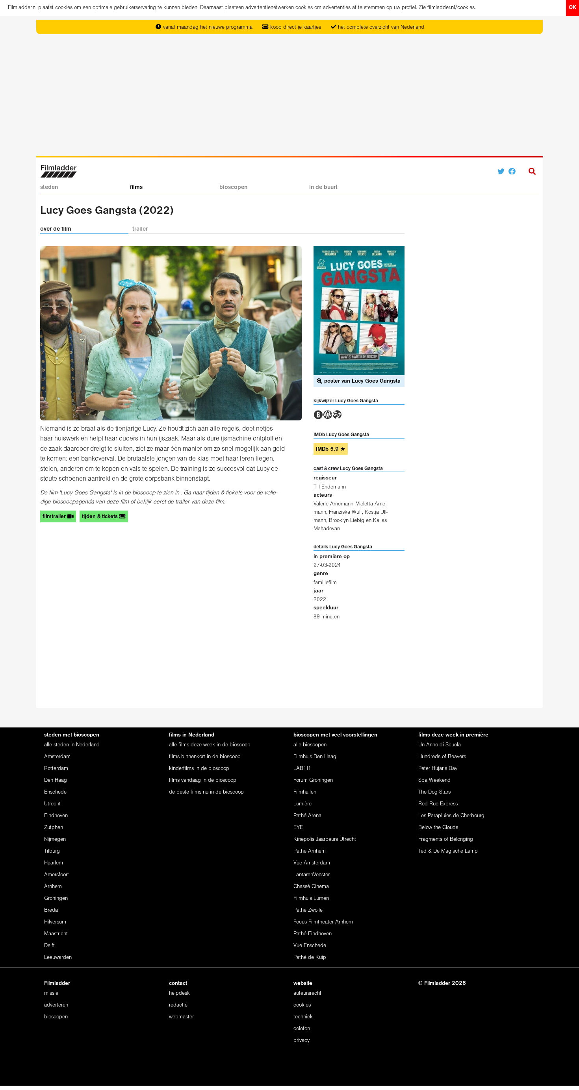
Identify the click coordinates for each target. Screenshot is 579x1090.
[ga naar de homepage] (58, 170)
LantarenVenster (311, 875)
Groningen (56, 898)
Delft (49, 946)
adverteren (56, 1005)
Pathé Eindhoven (312, 934)
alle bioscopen (310, 745)
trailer (140, 229)
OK (572, 8)
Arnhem (53, 887)
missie (51, 993)
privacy (301, 1040)
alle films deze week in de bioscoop (210, 745)
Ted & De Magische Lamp (448, 851)
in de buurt (323, 187)
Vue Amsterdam (311, 863)
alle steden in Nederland (72, 745)
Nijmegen (55, 839)
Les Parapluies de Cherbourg (451, 816)
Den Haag (55, 780)
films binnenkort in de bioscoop (205, 757)
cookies (302, 1005)
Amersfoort (56, 875)
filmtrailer (55, 516)
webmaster (181, 1017)
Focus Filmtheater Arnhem (323, 922)
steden (49, 187)
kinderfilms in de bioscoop (199, 768)
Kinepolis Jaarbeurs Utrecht (324, 839)
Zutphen (53, 827)
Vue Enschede (309, 946)
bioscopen (233, 187)
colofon (301, 1029)
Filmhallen (304, 792)
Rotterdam (56, 768)
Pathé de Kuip (309, 957)
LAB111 (302, 768)
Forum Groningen (313, 780)
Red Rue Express (438, 804)
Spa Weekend (434, 780)
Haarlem (53, 863)
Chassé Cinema (311, 887)
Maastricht (56, 934)
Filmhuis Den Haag (314, 757)
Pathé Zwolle (308, 910)
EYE (298, 827)
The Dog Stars (434, 792)
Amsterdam (57, 757)
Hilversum (55, 922)
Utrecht (52, 804)
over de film (55, 229)
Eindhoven (56, 816)
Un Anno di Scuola (439, 745)
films (136, 187)
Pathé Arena (307, 816)
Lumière (302, 804)
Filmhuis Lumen (311, 898)
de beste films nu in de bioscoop (206, 792)
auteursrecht (307, 993)
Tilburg (52, 851)
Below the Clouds (438, 827)
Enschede (55, 792)
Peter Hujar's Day (437, 768)
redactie (178, 1005)
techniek (303, 1017)
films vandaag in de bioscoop (202, 780)
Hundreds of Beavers (442, 757)
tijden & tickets (100, 516)
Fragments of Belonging (445, 839)
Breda (51, 910)
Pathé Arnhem (309, 851)
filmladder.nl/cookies (451, 8)
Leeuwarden (58, 957)
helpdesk (179, 993)
